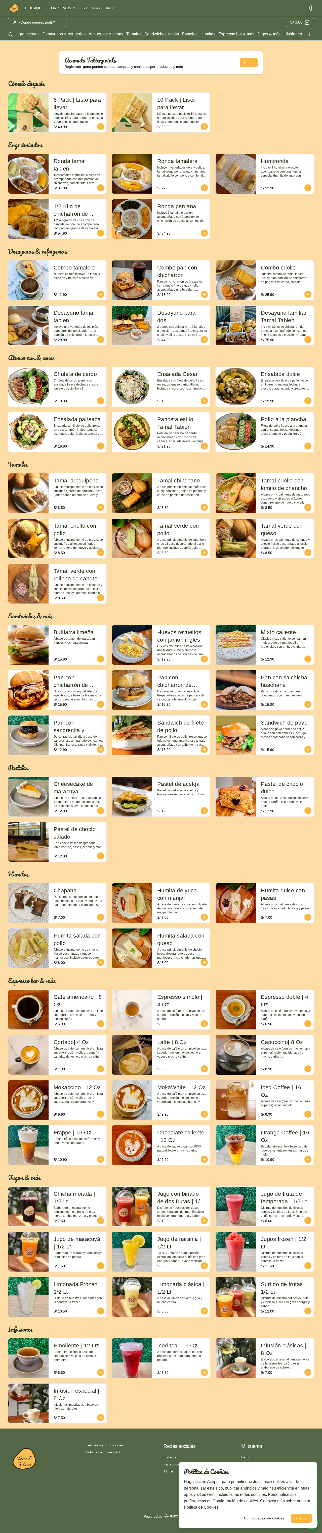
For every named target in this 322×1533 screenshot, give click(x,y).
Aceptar (301, 1518)
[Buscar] (10, 34)
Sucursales (91, 8)
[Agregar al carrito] (100, 126)
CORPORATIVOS (62, 8)
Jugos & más (268, 34)
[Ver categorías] (309, 34)
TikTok (169, 1471)
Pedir (245, 1457)
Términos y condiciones (105, 1445)
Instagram (172, 1457)
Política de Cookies (201, 1507)
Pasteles (189, 34)
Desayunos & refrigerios (64, 34)
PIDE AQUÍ (34, 8)
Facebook (171, 1464)
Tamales (133, 34)
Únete (249, 63)
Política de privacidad (103, 1452)
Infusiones (293, 34)
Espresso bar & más (236, 34)
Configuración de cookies (264, 1518)
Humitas (207, 34)
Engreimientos (26, 34)
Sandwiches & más (161, 34)
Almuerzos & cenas (106, 34)
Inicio (110, 8)
